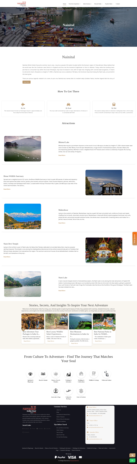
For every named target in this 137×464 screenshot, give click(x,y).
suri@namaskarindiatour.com (95, 439)
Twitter (33, 428)
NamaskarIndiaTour (74, 460)
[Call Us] (132, 455)
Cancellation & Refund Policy (63, 414)
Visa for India (60, 432)
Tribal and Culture (102, 448)
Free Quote (135, 238)
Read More (26, 82)
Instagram (26, 432)
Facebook (26, 428)
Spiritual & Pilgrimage (27, 448)
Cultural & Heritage (65, 450)
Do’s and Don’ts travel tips (63, 427)
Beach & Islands (39, 448)
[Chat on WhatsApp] (132, 460)
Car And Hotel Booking (62, 437)
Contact (118, 4)
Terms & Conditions (61, 421)
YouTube (41, 428)
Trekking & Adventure (65, 448)
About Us (59, 410)
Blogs (58, 412)
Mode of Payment (61, 416)
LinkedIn (48, 428)
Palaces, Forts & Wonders (51, 448)
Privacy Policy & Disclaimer (63, 419)
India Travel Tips (60, 434)
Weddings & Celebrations (79, 448)
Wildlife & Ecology (92, 448)
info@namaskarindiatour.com (95, 415)
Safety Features (60, 430)
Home (64, 4)
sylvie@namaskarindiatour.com (96, 427)
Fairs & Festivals (76, 450)
